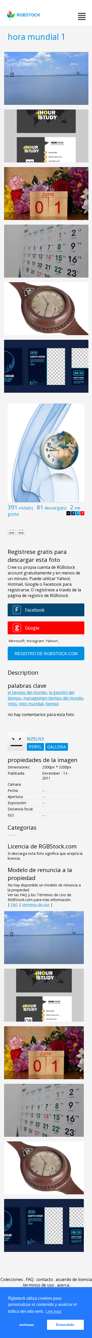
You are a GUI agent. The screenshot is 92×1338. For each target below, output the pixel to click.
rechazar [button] (26, 1325)
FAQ (14, 904)
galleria (56, 747)
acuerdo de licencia (74, 1279)
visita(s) (26, 508)
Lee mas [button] (53, 1311)
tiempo (52, 704)
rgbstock (28, 15)
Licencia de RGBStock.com (42, 846)
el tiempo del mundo (27, 692)
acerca (63, 1285)
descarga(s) (55, 508)
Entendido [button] (65, 1325)
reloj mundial (30, 704)
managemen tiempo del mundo (53, 698)
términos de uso (36, 904)
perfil (35, 747)
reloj (12, 704)
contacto (44, 1279)
